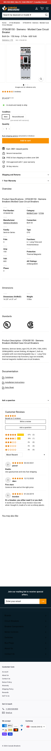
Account (5, 672)
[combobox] (25, 14)
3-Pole (41, 213)
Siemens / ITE (7, 40)
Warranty (5, 685)
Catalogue (9, 377)
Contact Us (6, 679)
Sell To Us (6, 696)
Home (4, 23)
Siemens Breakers (10, 223)
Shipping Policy (7, 689)
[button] (7, 92)
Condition (6, 112)
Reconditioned (18, 117)
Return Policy (7, 682)
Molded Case (32, 213)
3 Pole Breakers (14, 23)
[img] (18, 463)
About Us (5, 675)
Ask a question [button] (25, 427)
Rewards (5, 692)
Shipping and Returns (11, 175)
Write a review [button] (25, 421)
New (6, 117)
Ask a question (8, 400)
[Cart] (42, 8)
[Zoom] (41, 79)
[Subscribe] (42, 601)
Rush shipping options (10, 136)
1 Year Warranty (9, 181)
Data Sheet (9, 387)
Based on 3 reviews (13, 418)
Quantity (5, 124)
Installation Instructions (14, 382)
